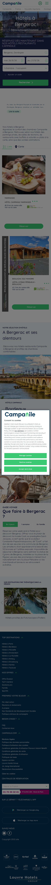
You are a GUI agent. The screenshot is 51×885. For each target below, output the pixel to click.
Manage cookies (25, 455)
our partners (19, 431)
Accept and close (25, 469)
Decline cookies (25, 462)
